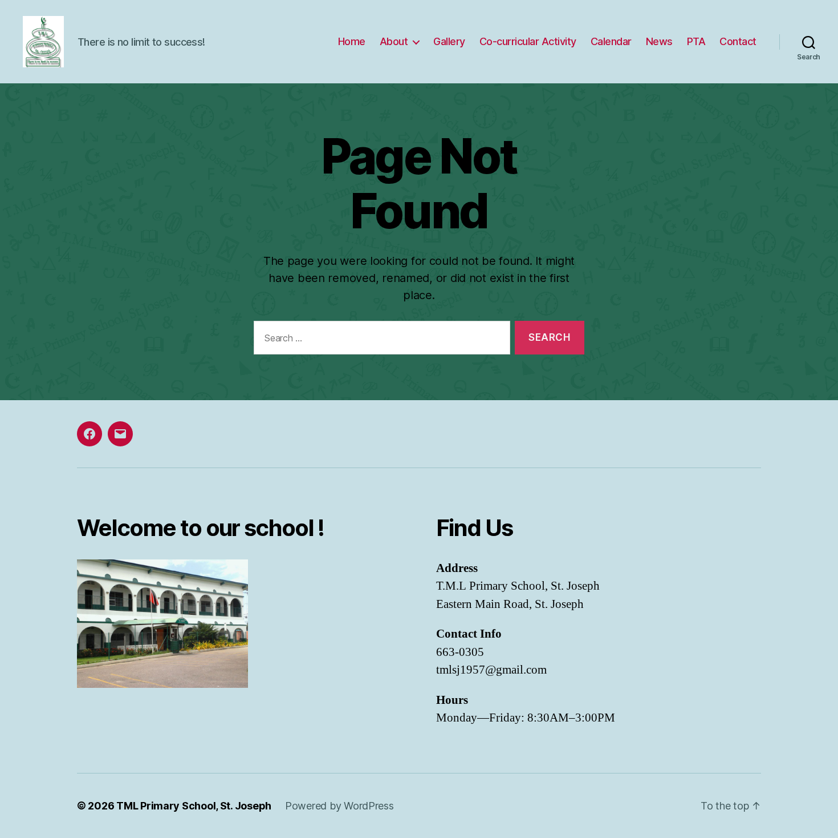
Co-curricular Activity (527, 41)
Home (351, 41)
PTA (696, 41)
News (659, 41)
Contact (737, 41)
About (394, 41)
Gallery (449, 41)
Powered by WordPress (339, 806)
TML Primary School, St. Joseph (193, 806)
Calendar (611, 41)
